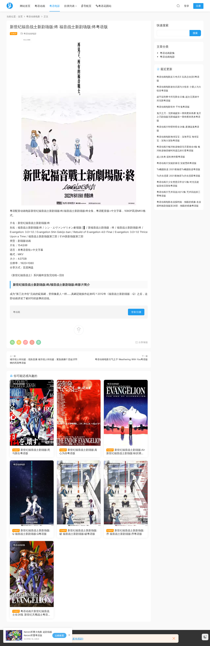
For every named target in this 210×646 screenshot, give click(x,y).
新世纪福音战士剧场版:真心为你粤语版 (78, 451)
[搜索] (178, 5)
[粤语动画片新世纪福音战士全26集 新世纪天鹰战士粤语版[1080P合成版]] (32, 574)
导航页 (87, 6)
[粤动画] (10, 5)
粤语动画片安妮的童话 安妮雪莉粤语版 (176, 163)
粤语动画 (40, 6)
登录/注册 (136, 312)
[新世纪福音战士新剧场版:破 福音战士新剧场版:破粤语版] (79, 493)
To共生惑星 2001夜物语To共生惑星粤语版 (178, 175)
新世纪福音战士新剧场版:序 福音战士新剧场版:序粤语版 (125, 532)
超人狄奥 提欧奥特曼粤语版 (171, 156)
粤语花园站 (104, 6)
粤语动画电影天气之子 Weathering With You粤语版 (121, 359)
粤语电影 (54, 6)
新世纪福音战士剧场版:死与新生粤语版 (31, 451)
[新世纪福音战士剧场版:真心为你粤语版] (79, 413)
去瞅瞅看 (59, 635)
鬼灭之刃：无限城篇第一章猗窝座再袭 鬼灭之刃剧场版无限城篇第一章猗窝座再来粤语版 (179, 117)
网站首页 (25, 6)
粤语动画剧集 (19, 545)
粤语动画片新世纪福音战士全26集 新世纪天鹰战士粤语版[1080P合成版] (31, 612)
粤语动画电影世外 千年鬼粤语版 (173, 106)
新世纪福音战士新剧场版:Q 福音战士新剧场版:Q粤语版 (31, 532)
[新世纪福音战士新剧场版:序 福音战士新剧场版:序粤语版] (126, 493)
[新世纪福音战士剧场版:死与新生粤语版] (32, 413)
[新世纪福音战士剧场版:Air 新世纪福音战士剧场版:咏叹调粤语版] (126, 413)
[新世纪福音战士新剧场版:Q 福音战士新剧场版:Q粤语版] (32, 493)
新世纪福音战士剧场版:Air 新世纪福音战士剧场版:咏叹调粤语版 (125, 451)
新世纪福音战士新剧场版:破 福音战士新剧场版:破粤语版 (78, 532)
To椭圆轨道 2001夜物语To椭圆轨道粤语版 (178, 169)
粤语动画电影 (30, 33)
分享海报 (143, 342)
